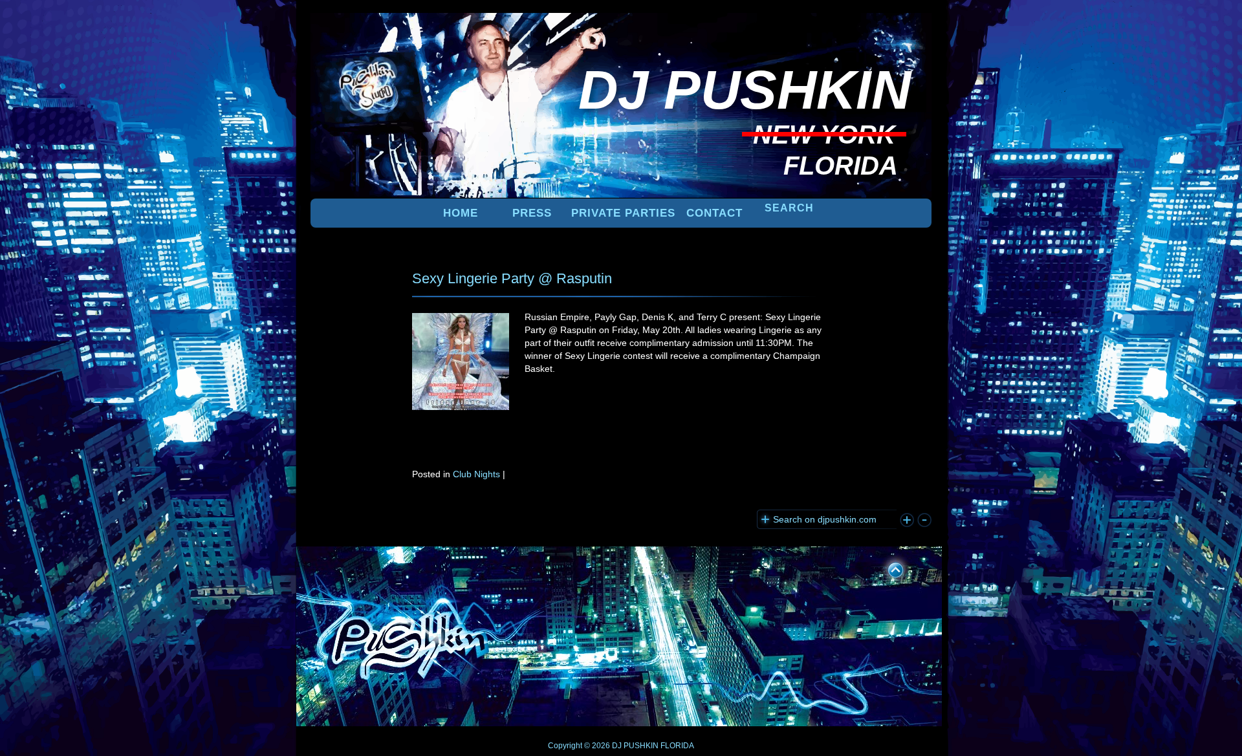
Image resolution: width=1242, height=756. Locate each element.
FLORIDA (677, 745)
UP (887, 567)
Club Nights (476, 474)
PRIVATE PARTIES (623, 213)
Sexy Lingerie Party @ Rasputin (512, 278)
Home (460, 213)
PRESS (532, 213)
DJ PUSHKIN (634, 745)
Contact (714, 213)
